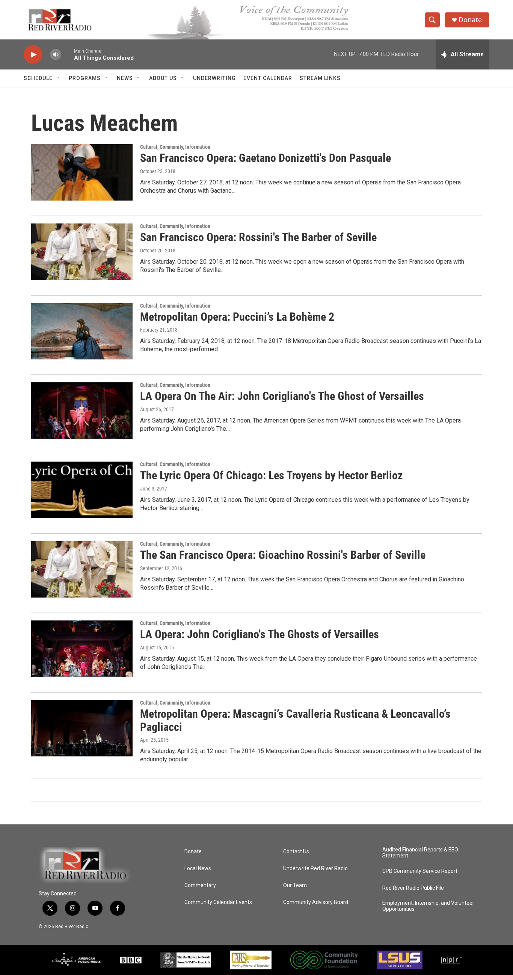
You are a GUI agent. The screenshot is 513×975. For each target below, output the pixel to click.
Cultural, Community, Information (175, 147)
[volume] (55, 54)
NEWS (125, 78)
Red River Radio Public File (413, 888)
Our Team (295, 885)
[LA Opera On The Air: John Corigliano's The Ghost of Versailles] (82, 410)
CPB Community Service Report (419, 871)
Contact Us (296, 851)
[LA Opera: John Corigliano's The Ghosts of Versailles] (82, 648)
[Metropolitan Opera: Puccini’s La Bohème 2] (82, 331)
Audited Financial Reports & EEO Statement (420, 853)
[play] (33, 54)
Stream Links (320, 78)
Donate (470, 20)
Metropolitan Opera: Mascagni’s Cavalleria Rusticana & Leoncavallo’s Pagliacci (295, 720)
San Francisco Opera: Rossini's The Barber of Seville (258, 237)
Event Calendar (267, 78)
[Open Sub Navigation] (58, 78)
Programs (85, 78)
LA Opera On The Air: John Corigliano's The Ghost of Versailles (282, 396)
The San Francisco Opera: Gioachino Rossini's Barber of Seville (282, 554)
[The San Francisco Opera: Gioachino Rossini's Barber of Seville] (82, 569)
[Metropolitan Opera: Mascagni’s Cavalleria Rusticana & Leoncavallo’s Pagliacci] (82, 728)
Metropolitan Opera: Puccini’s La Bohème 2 (237, 316)
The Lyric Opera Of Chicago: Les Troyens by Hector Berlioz (271, 475)
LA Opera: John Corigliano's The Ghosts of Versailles (259, 634)
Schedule (38, 78)
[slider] (67, 54)
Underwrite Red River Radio (315, 868)
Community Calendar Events (218, 902)
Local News (197, 868)
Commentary (200, 885)
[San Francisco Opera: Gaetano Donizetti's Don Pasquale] (82, 172)
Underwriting (214, 78)
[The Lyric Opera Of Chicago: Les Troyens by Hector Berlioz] (82, 490)
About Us (163, 78)
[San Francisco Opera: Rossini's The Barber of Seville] (82, 251)
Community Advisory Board (315, 902)
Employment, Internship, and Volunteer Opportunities (428, 906)
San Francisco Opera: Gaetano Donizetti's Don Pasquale (265, 158)
